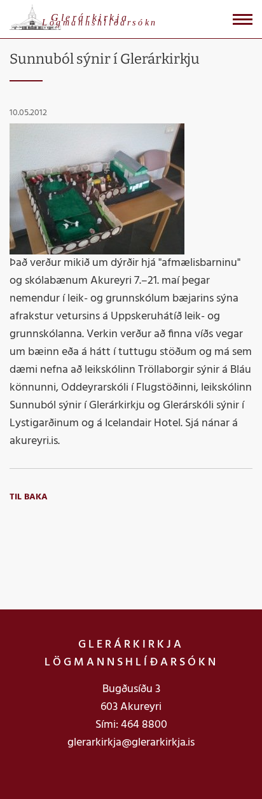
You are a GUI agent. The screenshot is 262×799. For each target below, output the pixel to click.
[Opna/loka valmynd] (242, 19)
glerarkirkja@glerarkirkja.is (131, 742)
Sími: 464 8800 (131, 725)
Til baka (29, 497)
